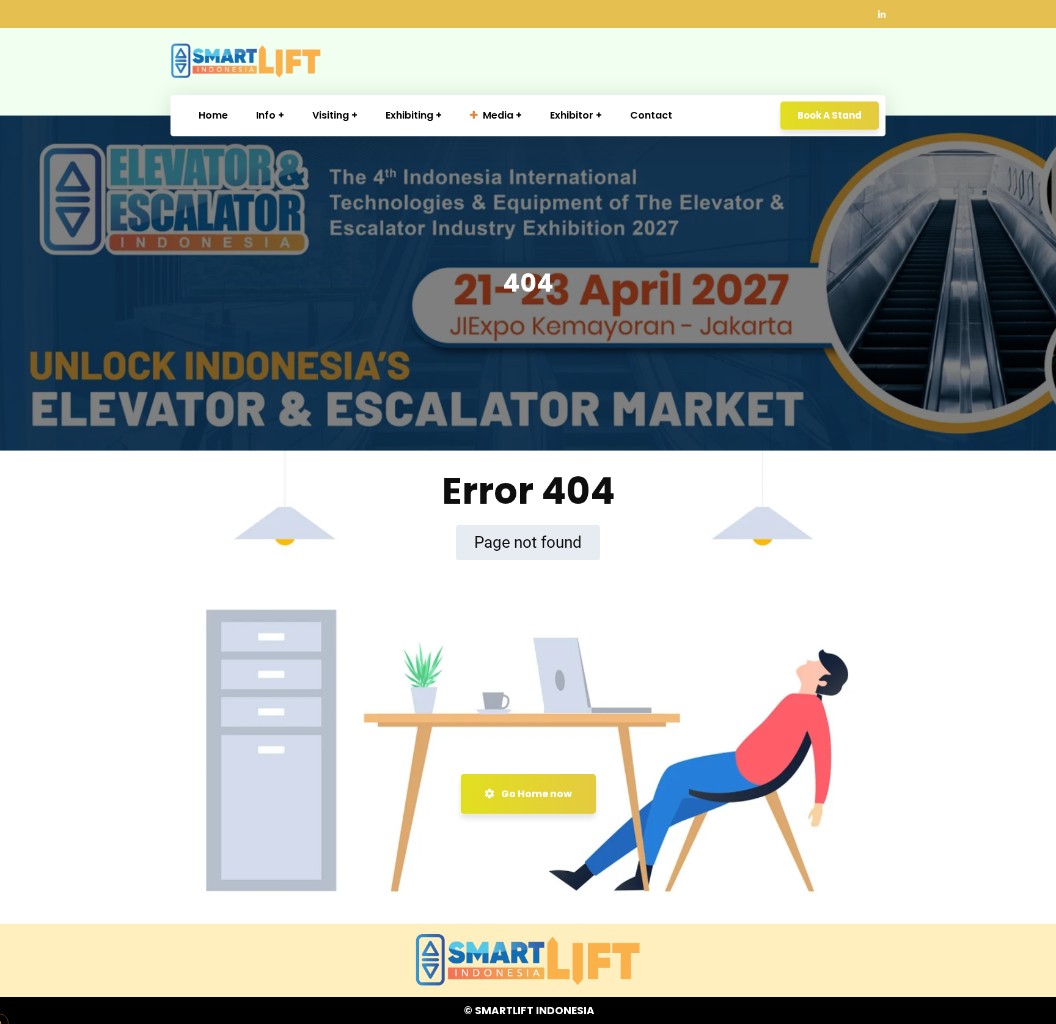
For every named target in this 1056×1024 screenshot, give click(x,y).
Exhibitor (571, 115)
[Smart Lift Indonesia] (245, 61)
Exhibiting (409, 115)
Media (498, 115)
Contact (651, 115)
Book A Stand (830, 115)
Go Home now (535, 794)
